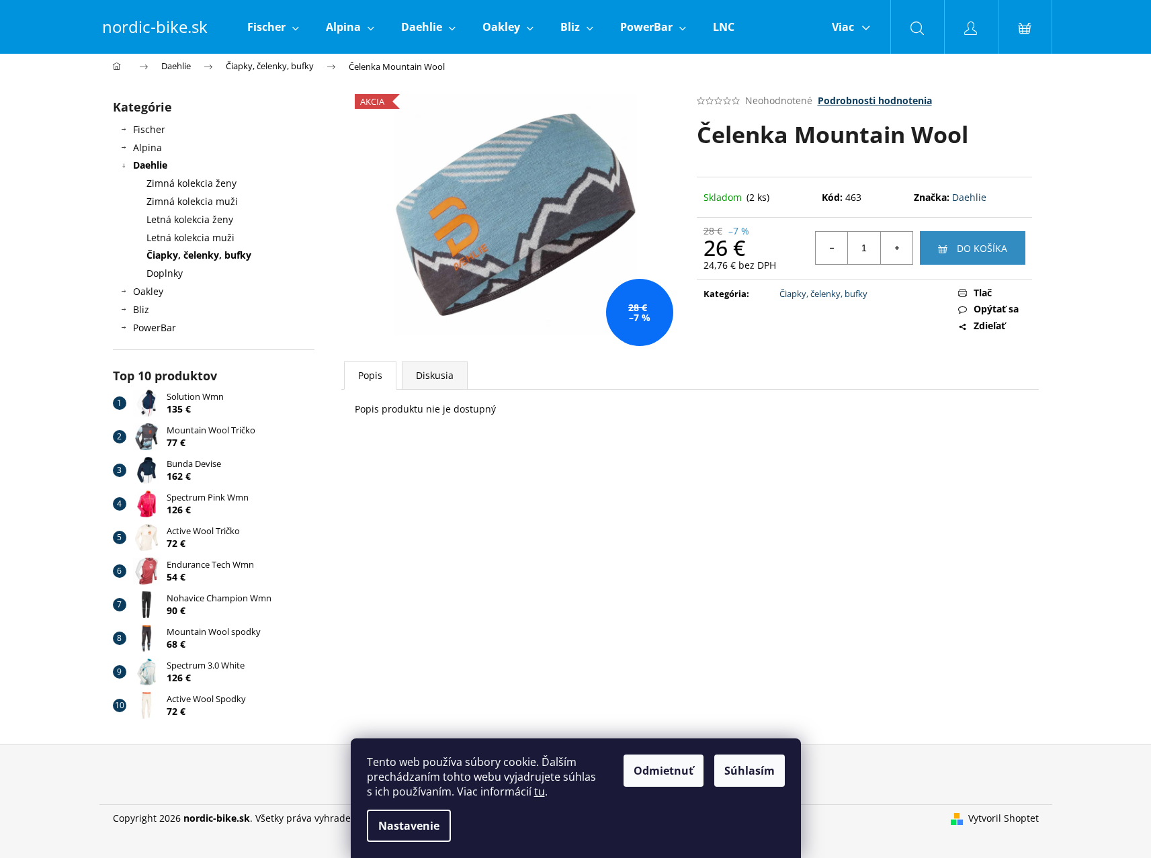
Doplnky (164, 273)
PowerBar (154, 327)
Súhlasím (749, 770)
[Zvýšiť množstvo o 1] (896, 248)
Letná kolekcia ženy (189, 219)
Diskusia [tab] (435, 375)
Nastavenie (408, 825)
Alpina (147, 147)
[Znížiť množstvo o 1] (832, 248)
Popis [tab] (370, 375)
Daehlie (150, 165)
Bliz (141, 309)
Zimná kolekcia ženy (191, 183)
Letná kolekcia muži (190, 237)
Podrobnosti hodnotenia (875, 100)
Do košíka (982, 248)
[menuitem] (273, 27)
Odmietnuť (663, 770)
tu (539, 791)
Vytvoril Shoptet (1003, 818)
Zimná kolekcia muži (192, 201)
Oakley (148, 291)
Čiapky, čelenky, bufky (198, 255)
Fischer (149, 129)
